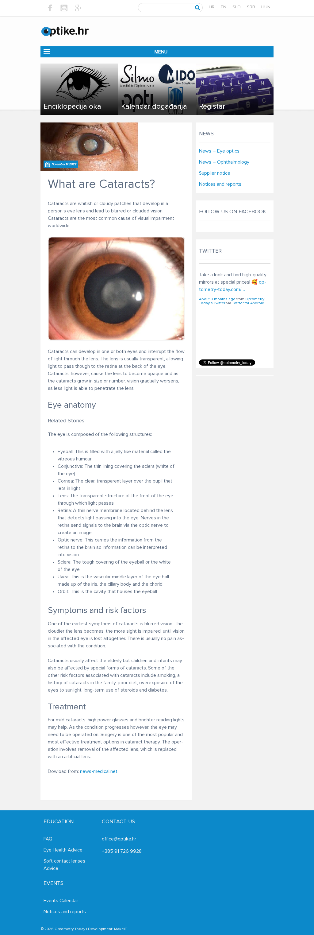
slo (236, 7)
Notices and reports (220, 184)
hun (265, 7)
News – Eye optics (219, 151)
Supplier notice (214, 173)
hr (212, 7)
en (223, 7)
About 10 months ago (218, 325)
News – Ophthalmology (224, 162)
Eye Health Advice (63, 850)
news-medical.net (98, 771)
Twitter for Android (248, 329)
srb (251, 7)
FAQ (48, 838)
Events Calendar (61, 900)
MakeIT (120, 929)
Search (198, 7)
